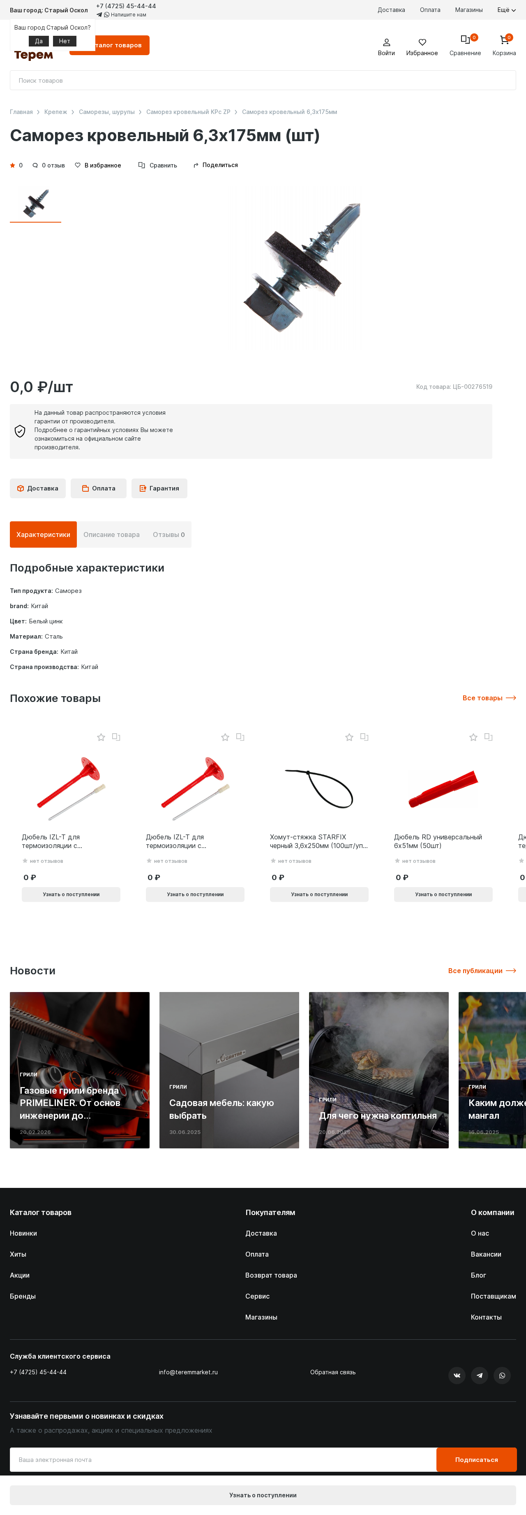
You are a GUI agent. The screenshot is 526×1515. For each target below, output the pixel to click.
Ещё (504, 9)
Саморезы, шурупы (107, 112)
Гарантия (164, 488)
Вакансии (486, 1254)
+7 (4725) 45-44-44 (126, 5)
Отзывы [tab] (169, 534)
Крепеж (55, 112)
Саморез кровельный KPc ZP (188, 112)
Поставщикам (493, 1296)
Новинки (23, 1233)
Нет (64, 40)
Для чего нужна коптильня (378, 1115)
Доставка (391, 9)
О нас (480, 1233)
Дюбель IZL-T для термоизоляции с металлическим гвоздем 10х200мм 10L (61, 841)
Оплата (430, 9)
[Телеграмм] (479, 1375)
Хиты (18, 1254)
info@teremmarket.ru (188, 1372)
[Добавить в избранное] (101, 737)
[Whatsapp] (502, 1375)
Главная (21, 112)
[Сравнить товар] (116, 737)
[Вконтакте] (457, 1375)
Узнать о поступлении (263, 1495)
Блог (478, 1275)
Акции (20, 1275)
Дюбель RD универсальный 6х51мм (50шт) (438, 841)
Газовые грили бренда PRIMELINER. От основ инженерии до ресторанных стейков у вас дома (72, 1115)
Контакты (486, 1317)
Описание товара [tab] (111, 534)
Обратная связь (333, 1372)
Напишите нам (128, 15)
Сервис (257, 1296)
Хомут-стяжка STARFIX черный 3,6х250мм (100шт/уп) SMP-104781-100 (317, 841)
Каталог (114, 45)
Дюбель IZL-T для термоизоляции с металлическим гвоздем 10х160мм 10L (185, 841)
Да (39, 40)
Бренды (23, 1296)
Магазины (469, 9)
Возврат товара (271, 1275)
